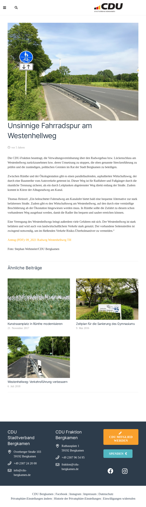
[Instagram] (125, 471)
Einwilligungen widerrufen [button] (119, 498)
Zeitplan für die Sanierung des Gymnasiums (105, 324)
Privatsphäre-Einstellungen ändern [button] (31, 498)
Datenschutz (106, 494)
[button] (5, 7)
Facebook (61, 494)
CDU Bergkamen (42, 494)
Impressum (89, 494)
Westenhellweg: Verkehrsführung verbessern (37, 382)
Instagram (75, 494)
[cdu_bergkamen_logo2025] (100, 7)
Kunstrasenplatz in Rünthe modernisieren (35, 324)
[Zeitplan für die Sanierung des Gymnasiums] (107, 299)
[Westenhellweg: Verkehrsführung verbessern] (39, 357)
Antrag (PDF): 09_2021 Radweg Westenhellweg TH (39, 239)
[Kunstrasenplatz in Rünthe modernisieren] (39, 299)
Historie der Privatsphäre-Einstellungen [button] (77, 498)
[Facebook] (110, 471)
